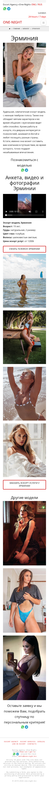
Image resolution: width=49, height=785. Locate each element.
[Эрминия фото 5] (24, 450)
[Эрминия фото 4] (24, 394)
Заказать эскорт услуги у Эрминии (24, 484)
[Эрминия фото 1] (24, 75)
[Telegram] (17, 754)
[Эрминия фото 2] (24, 281)
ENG (34, 4)
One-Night (12, 22)
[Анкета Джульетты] (24, 533)
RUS (40, 4)
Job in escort (19, 744)
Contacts (31, 744)
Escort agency (11, 742)
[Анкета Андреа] (24, 600)
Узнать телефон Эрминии (24, 248)
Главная (16, 29)
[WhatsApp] (14, 754)
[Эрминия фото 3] (24, 337)
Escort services (28, 742)
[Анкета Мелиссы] (24, 668)
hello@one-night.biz (28, 756)
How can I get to (27, 752)
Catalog (41, 742)
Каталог (26, 29)
